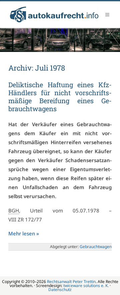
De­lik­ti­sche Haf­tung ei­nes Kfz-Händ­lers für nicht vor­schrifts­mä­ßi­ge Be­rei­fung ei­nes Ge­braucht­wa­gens (60, 96)
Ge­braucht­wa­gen (96, 246)
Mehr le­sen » (23, 233)
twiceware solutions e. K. (86, 285)
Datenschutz (60, 289)
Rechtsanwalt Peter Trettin (71, 281)
